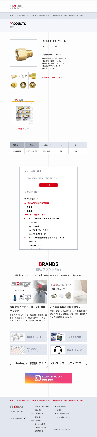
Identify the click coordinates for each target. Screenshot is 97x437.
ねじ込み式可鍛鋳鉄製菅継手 (36, 203)
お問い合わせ (61, 407)
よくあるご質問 (40, 424)
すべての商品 (29, 198)
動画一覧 (38, 417)
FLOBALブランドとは (42, 407)
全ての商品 (33, 222)
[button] (83, 6)
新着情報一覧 (39, 431)
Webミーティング (74, 350)
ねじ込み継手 (34, 226)
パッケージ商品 (40, 413)
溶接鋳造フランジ (35, 245)
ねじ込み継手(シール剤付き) (39, 230)
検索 (48, 185)
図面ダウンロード (34, 337)
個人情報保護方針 (63, 413)
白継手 (29, 207)
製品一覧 (38, 410)
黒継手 (29, 210)
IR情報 (59, 410)
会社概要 (38, 420)
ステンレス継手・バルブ (34, 214)
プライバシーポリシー (64, 417)
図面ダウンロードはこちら (52, 77)
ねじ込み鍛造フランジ (37, 234)
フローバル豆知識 (40, 428)
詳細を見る (22, 129)
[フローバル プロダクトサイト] (16, 7)
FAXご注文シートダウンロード (34, 349)
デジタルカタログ (74, 337)
